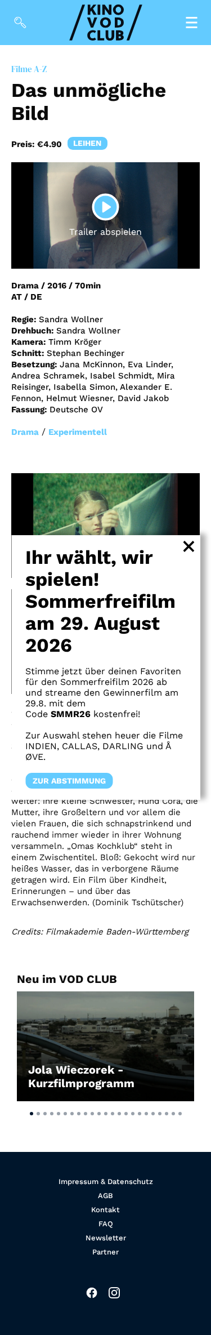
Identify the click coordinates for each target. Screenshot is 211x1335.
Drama (25, 432)
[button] (31, 1113)
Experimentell (77, 432)
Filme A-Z (29, 69)
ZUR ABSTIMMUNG (69, 780)
